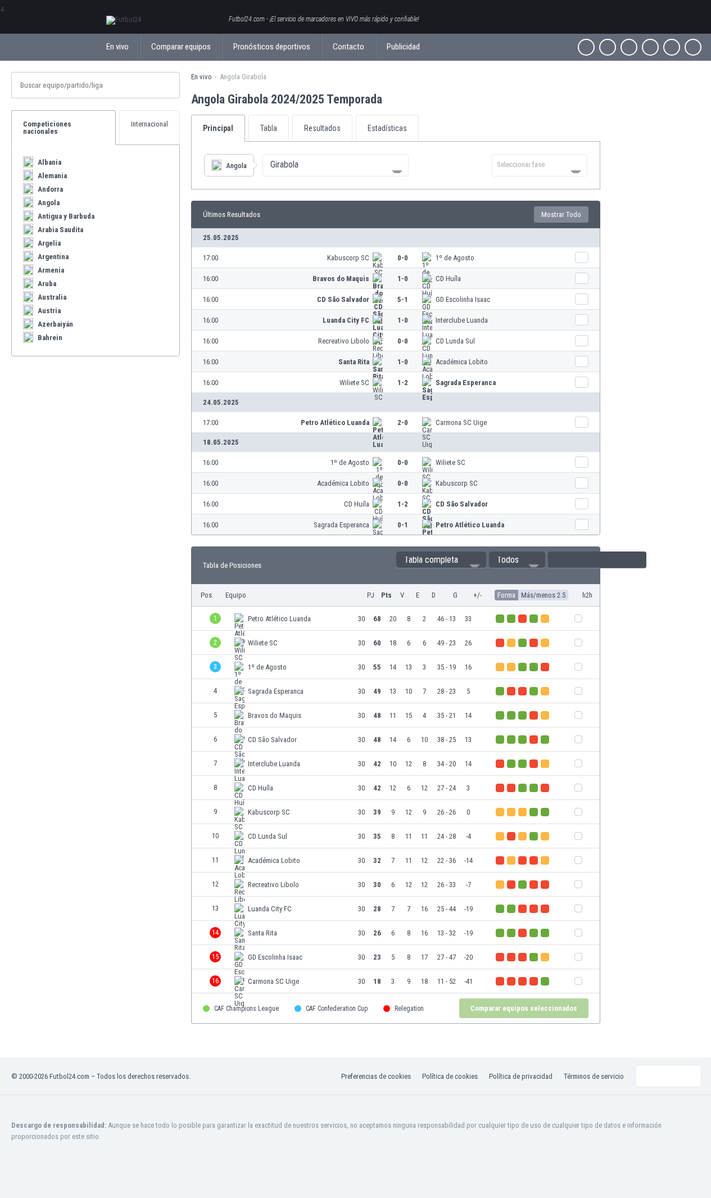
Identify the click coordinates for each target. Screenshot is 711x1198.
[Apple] (650, 47)
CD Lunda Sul (455, 341)
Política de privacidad (521, 1076)
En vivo (117, 47)
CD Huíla (448, 278)
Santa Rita (353, 362)
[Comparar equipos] (581, 257)
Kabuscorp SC (348, 258)
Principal (218, 128)
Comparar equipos (181, 47)
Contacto (348, 47)
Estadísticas (387, 128)
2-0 (402, 422)
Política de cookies (450, 1076)
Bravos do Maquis (341, 278)
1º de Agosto (455, 258)
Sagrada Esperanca (466, 382)
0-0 (402, 258)
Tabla (268, 128)
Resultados (322, 128)
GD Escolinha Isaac (463, 299)
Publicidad (403, 47)
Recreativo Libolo (343, 341)
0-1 (402, 525)
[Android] (671, 47)
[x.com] (607, 47)
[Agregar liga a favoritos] (392, 98)
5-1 (402, 299)
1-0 (402, 278)
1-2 (402, 382)
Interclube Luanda (462, 320)
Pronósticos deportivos (271, 47)
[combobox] (335, 165)
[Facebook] (586, 47)
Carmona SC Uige (461, 422)
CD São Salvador (343, 299)
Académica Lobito (462, 362)
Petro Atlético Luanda (335, 422)
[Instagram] (629, 47)
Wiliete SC (354, 382)
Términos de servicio (594, 1076)
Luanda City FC (346, 320)
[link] (396, 257)
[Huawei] (693, 47)
